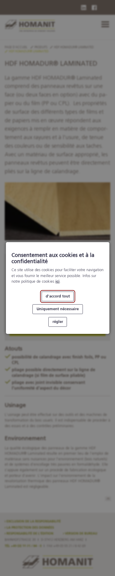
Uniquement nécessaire (58, 309)
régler (57, 322)
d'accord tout (57, 296)
